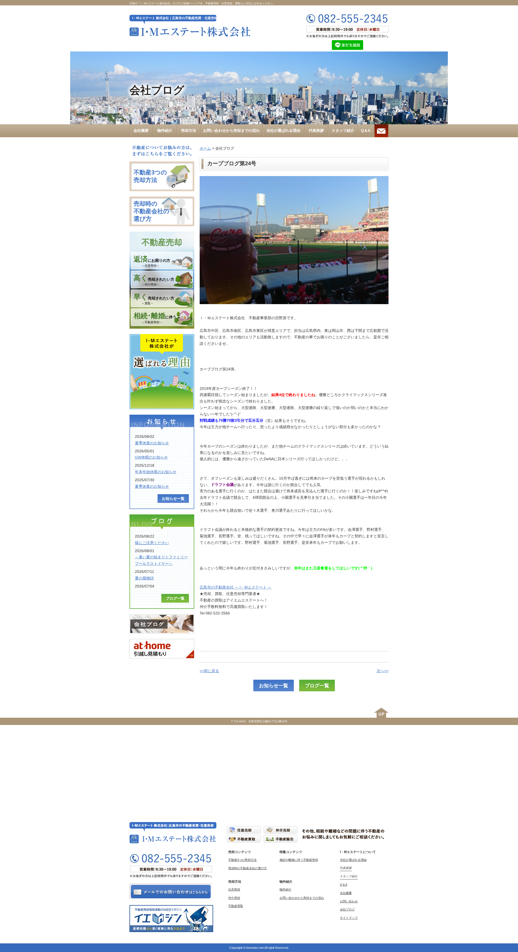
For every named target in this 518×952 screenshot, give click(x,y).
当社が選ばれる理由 (353, 859)
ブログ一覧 (317, 685)
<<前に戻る (209, 671)
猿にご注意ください (152, 543)
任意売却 (234, 889)
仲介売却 (234, 897)
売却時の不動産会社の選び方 (247, 868)
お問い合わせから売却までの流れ (302, 897)
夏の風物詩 (144, 578)
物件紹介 (285, 889)
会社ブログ (347, 909)
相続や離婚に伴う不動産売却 (299, 859)
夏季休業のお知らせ (152, 443)
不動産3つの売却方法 (242, 859)
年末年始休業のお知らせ (155, 472)
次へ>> (382, 671)
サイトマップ (349, 917)
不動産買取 (235, 906)
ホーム (205, 148)
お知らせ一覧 (273, 685)
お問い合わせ (349, 901)
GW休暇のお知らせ (151, 457)
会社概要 (346, 893)
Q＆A (343, 884)
